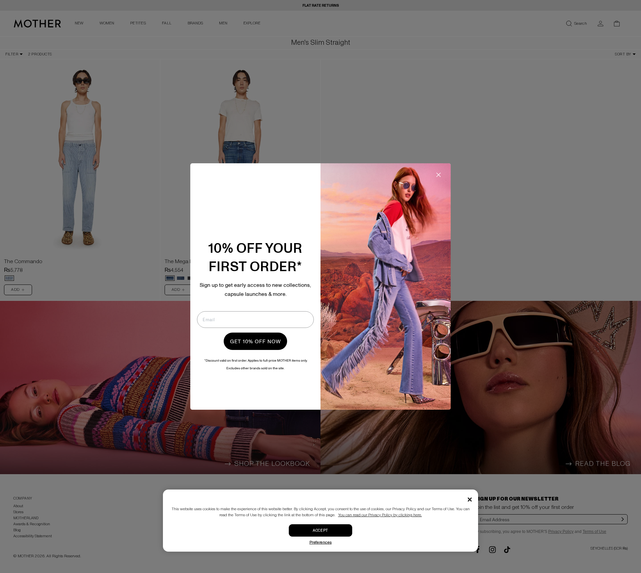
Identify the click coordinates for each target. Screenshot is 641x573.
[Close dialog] (438, 175)
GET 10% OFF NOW (255, 341)
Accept (320, 530)
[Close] (469, 499)
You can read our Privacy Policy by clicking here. (380, 515)
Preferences (320, 542)
